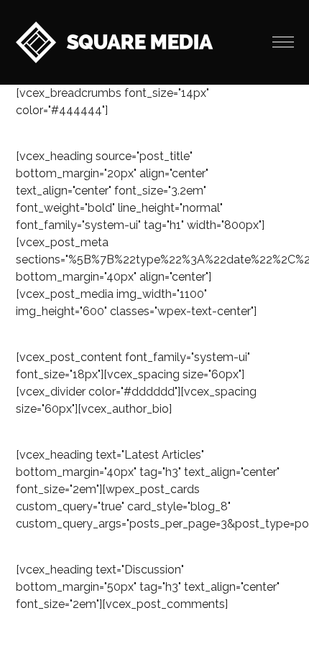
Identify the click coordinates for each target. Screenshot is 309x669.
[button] (283, 42)
